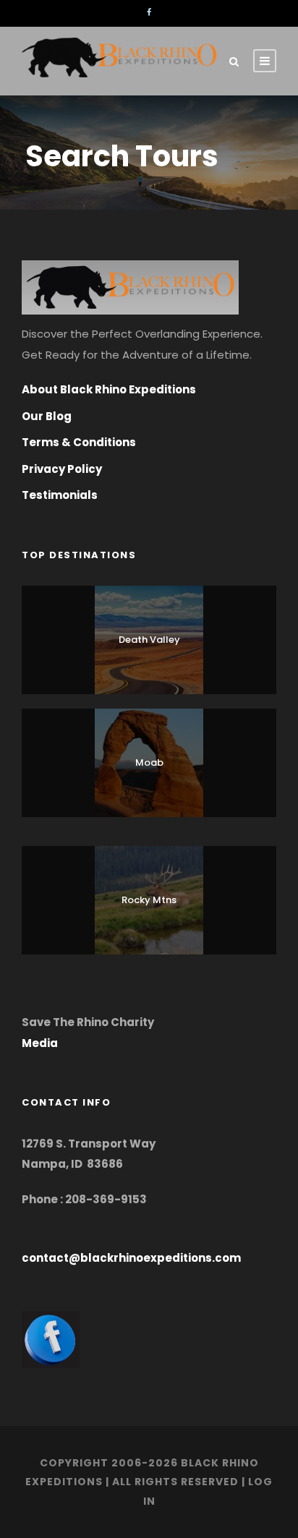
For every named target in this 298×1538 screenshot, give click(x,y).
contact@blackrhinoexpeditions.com (131, 1257)
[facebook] (149, 12)
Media (40, 1043)
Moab (149, 762)
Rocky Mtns (149, 900)
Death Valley (149, 639)
